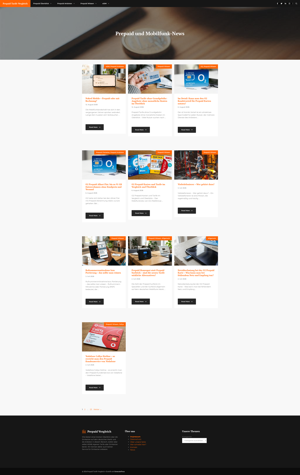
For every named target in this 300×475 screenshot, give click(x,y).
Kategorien (187, 437)
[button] (296, 3)
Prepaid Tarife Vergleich (15, 3)
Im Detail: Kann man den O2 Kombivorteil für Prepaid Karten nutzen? (194, 101)
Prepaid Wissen (87, 3)
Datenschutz (135, 439)
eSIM (104, 3)
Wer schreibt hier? (138, 444)
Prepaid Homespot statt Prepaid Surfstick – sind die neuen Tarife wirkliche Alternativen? (148, 273)
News (132, 450)
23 (91, 409)
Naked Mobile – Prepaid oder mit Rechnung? (102, 99)
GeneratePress (119, 471)
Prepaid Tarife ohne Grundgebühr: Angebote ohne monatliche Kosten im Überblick (149, 101)
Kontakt (133, 447)
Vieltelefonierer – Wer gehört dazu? (196, 184)
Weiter (98, 409)
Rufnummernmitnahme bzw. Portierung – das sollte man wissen (103, 271)
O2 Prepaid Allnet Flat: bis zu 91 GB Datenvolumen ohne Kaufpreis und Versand (104, 187)
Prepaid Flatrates (103, 152)
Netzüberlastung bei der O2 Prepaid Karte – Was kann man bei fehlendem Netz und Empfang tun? (196, 273)
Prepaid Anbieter (64, 3)
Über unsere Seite (138, 442)
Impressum (135, 437)
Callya (121, 324)
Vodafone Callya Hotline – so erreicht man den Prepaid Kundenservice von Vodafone (101, 359)
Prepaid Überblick (41, 3)
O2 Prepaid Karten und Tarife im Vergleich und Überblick (148, 185)
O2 (202, 66)
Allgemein (166, 238)
